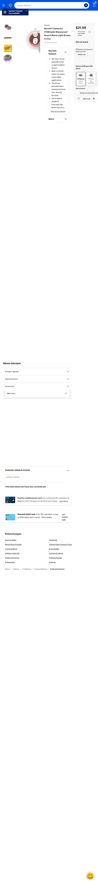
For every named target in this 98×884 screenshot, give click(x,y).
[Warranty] (65, 393)
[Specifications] (67, 379)
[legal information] (90, 32)
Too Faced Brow (11, 549)
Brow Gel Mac (54, 549)
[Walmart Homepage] (10, 5)
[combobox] (51, 5)
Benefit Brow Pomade (13, 544)
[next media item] (35, 41)
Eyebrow (52, 562)
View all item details (58, 111)
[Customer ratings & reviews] (67, 470)
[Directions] (67, 386)
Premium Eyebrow (56, 553)
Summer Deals (10, 540)
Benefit (47, 25)
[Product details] (67, 372)
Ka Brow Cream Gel (12, 553)
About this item (12, 363)
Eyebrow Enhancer (12, 558)
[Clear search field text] (82, 5)
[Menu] (4, 5)
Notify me (82, 54)
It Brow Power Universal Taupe (60, 544)
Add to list (86, 99)
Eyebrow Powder (55, 558)
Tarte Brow (53, 540)
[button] (31, 44)
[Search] (86, 5)
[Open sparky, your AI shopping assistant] (90, 876)
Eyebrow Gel (10, 562)
